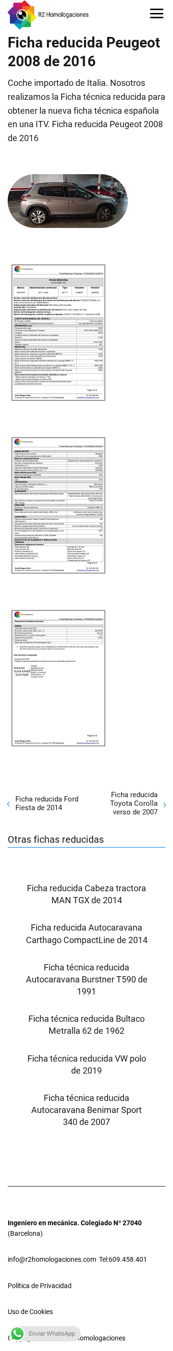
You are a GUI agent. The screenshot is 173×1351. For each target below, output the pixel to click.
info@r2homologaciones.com (52, 1259)
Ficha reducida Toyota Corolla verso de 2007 (134, 803)
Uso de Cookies (30, 1311)
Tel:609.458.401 (123, 1259)
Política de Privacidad (40, 1286)
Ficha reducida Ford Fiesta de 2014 (46, 803)
